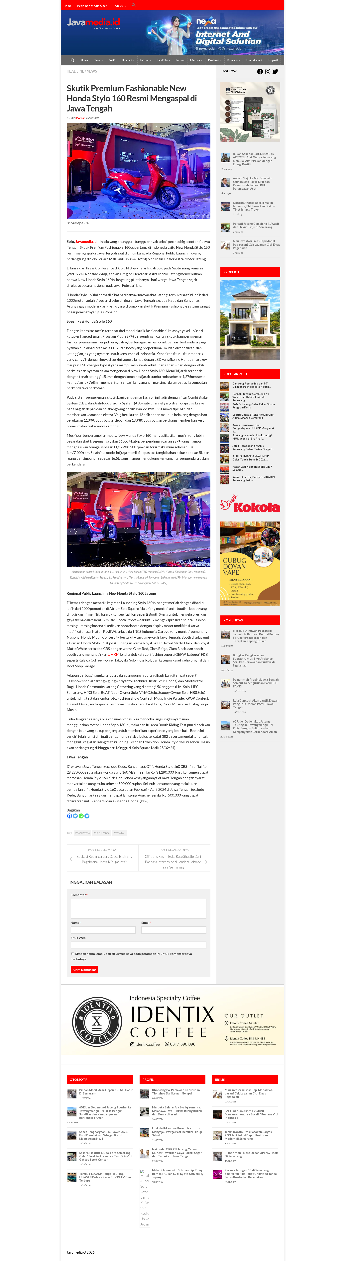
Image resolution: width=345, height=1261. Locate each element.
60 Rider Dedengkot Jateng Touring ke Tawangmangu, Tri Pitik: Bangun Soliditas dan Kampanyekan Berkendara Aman (255, 727)
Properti (273, 60)
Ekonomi (127, 60)
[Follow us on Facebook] (260, 72)
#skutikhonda (101, 832)
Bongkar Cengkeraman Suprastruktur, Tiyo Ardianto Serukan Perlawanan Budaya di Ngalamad (254, 660)
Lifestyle (195, 60)
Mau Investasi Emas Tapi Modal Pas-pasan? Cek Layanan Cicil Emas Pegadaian (256, 244)
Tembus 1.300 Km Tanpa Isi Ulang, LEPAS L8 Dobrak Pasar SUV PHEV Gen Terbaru (105, 1177)
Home (67, 6)
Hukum (144, 60)
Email (146, 922)
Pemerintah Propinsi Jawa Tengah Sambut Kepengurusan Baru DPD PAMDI (256, 683)
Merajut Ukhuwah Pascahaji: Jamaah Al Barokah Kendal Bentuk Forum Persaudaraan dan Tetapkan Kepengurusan (256, 636)
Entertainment (254, 60)
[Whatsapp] (81, 815)
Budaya (180, 60)
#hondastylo (82, 832)
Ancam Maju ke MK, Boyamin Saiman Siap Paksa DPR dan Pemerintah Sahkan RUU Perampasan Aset (252, 183)
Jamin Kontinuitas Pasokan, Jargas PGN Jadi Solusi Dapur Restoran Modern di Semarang (248, 1135)
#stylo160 (119, 832)
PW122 (80, 117)
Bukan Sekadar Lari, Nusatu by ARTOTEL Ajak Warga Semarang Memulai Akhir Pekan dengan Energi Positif (254, 159)
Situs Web (78, 938)
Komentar (79, 895)
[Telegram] (86, 815)
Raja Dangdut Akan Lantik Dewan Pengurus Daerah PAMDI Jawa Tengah (256, 704)
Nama (76, 922)
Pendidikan (163, 60)
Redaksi (118, 6)
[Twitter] (75, 815)
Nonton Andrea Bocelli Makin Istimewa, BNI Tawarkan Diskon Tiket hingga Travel (254, 206)
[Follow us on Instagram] (268, 72)
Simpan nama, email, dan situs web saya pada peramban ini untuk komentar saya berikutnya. (131, 956)
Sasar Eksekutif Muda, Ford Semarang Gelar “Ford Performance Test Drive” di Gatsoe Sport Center (105, 1156)
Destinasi (213, 60)
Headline (75, 71)
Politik (112, 60)
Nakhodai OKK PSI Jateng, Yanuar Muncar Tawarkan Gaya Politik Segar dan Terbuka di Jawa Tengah (177, 1153)
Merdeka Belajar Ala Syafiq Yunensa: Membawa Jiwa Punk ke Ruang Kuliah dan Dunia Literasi (177, 1111)
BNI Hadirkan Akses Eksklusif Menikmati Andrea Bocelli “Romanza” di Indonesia (251, 1114)
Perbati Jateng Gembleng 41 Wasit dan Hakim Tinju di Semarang (256, 225)
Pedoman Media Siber (92, 6)
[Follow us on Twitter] (275, 72)
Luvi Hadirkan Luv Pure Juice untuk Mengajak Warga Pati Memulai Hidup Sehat (177, 1132)
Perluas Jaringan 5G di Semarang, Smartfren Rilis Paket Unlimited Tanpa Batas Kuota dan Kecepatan (251, 1173)
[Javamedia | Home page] (93, 24)
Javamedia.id (86, 241)
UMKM (113, 654)
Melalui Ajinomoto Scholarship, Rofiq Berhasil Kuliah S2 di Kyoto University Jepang (177, 1173)
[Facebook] (69, 815)
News (97, 60)
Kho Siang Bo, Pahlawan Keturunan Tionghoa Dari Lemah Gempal (176, 1091)
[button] (134, 5)
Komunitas (233, 60)
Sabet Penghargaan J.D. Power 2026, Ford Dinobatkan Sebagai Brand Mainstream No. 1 (103, 1135)
